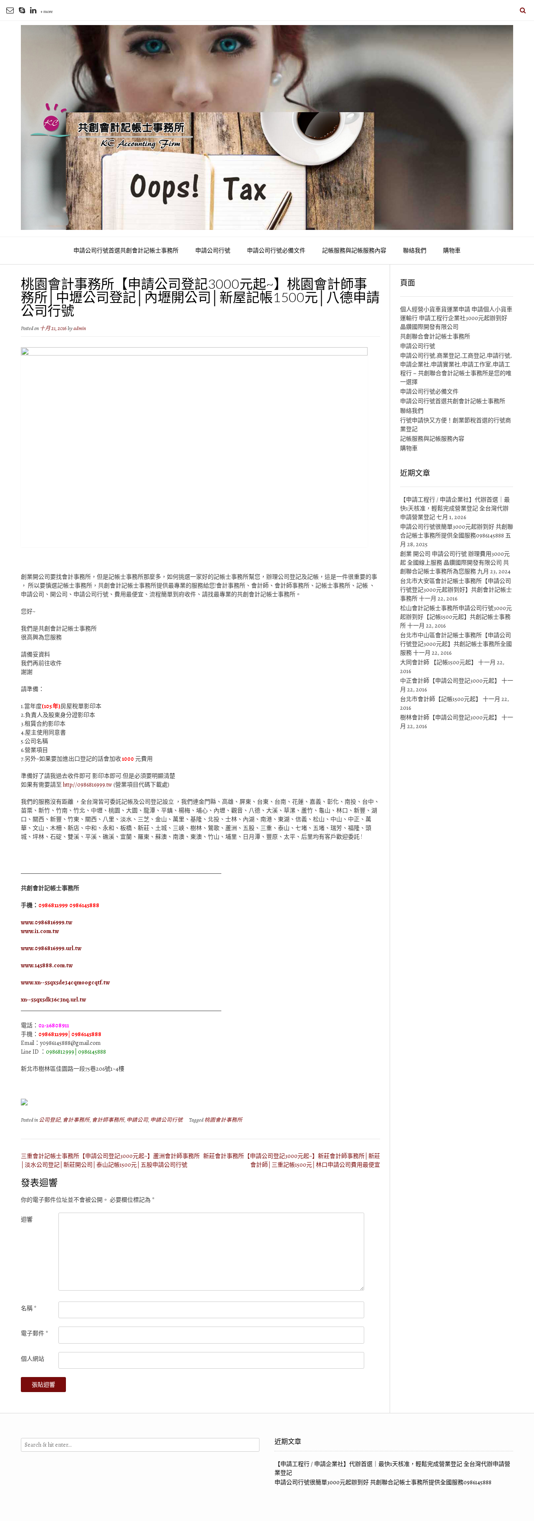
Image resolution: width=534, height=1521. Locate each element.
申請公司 (137, 1119)
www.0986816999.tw (46, 922)
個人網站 (32, 1359)
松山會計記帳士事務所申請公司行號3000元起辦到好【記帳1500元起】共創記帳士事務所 (456, 617)
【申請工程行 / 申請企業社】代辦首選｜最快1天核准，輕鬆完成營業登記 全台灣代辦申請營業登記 (455, 508)
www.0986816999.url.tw (51, 948)
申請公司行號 (212, 251)
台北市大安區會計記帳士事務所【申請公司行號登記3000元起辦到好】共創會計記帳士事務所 (456, 590)
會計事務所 (76, 1119)
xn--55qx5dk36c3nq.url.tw (53, 1000)
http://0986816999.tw (87, 785)
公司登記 (49, 1119)
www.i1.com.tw (40, 931)
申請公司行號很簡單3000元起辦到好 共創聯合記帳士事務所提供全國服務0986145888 (383, 1482)
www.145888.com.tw (47, 965)
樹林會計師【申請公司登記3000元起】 (450, 717)
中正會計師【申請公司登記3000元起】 (450, 681)
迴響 (27, 1219)
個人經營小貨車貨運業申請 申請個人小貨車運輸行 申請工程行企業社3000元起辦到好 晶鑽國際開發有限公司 (456, 318)
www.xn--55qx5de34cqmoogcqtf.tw (65, 982)
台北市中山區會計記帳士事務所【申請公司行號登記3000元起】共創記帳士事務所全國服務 (456, 644)
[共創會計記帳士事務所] (267, 127)
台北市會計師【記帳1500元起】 (440, 699)
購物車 (452, 251)
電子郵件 (34, 1333)
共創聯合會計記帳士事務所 (435, 337)
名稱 (28, 1308)
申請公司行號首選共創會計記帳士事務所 (126, 251)
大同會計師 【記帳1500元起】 (438, 662)
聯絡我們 (414, 251)
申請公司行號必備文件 (276, 251)
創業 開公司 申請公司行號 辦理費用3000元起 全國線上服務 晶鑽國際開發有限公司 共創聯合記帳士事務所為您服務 (455, 562)
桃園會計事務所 (223, 1119)
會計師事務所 (108, 1119)
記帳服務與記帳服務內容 (354, 251)
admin (79, 328)
